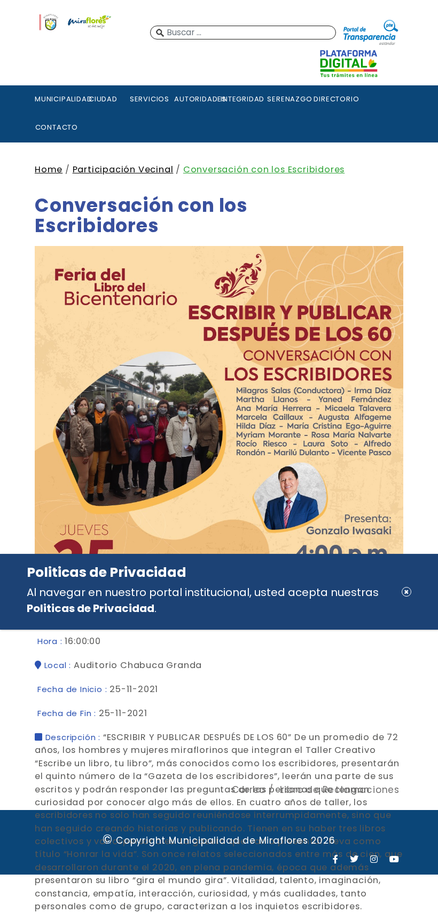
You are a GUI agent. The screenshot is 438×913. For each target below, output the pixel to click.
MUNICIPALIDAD (57, 99)
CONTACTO (56, 127)
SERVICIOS (149, 99)
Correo (248, 789)
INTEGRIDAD (242, 99)
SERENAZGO (289, 99)
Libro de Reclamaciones (340, 789)
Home (48, 169)
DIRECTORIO (335, 99)
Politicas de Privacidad (90, 608)
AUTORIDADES (196, 99)
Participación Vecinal (123, 169)
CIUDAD (103, 99)
